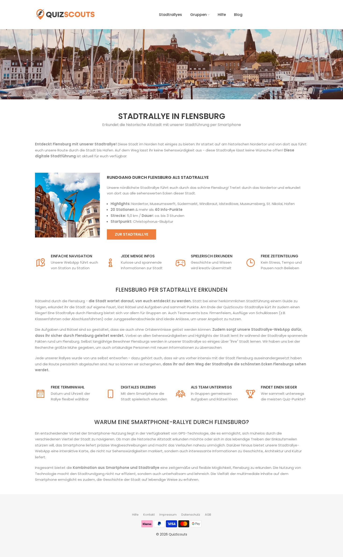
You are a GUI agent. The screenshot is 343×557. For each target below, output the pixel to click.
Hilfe (222, 14)
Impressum (168, 514)
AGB (208, 514)
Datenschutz (190, 514)
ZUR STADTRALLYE (131, 234)
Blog (238, 14)
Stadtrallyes (170, 14)
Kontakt (149, 514)
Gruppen (198, 14)
